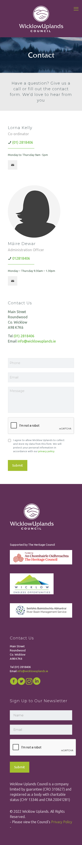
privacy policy (46, 451)
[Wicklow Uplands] (41, 18)
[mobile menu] (76, 8)
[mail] (12, 165)
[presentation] (43, 747)
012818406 (21, 258)
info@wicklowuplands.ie (36, 341)
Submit (17, 465)
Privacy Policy (61, 822)
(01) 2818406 (22, 142)
